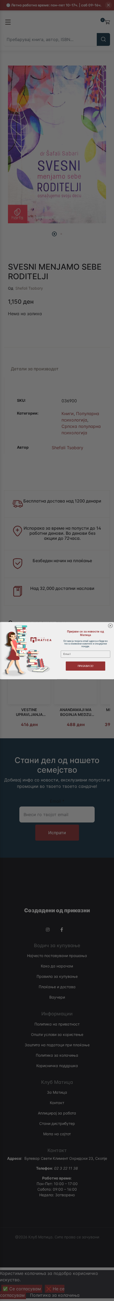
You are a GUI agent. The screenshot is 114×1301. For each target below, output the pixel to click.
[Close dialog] (110, 625)
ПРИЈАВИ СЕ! (86, 665)
